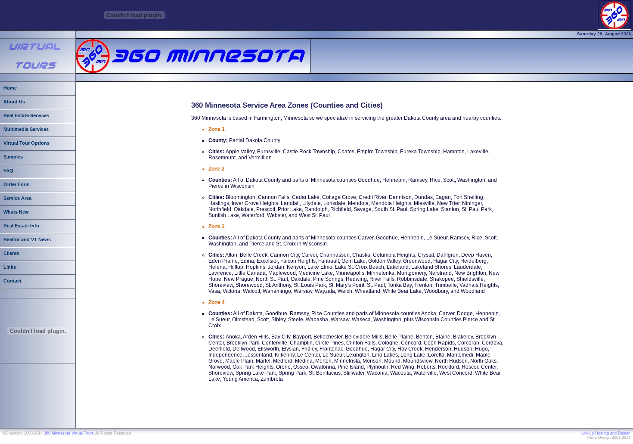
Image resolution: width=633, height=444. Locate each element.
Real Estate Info (21, 225)
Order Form (16, 184)
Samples (13, 156)
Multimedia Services (26, 129)
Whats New (16, 211)
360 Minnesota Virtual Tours (69, 433)
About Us (14, 101)
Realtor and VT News (27, 239)
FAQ (8, 170)
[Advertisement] (348, 406)
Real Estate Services (26, 115)
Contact (12, 280)
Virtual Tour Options (26, 143)
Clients (11, 253)
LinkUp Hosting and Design (605, 433)
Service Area (17, 198)
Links (9, 267)
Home (10, 87)
